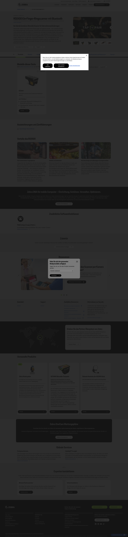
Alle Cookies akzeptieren (61, 65)
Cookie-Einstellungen (74, 65)
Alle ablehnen (47, 65)
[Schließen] (86, 55)
